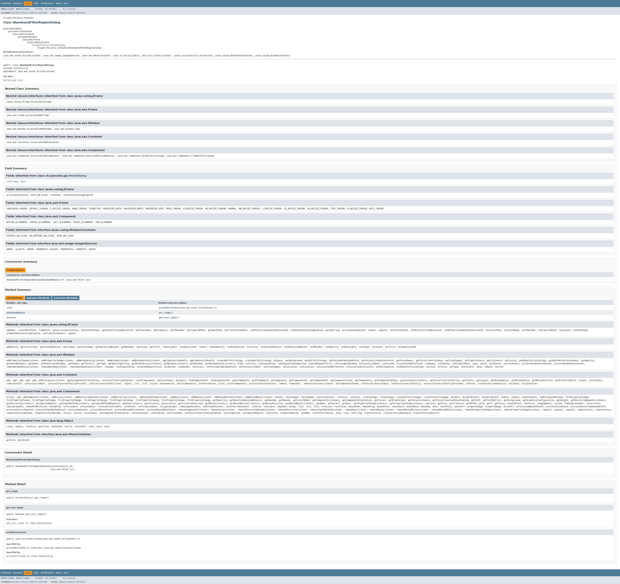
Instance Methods (38, 298)
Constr (33, 13)
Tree (36, 3)
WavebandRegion (51, 279)
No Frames (51, 9)
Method (43, 13)
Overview (6, 3)
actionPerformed (168, 307)
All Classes (69, 9)
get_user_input (168, 317)
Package (17, 3)
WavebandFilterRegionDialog (23, 279)
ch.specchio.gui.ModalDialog (48, 45)
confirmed (12, 181)
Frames (39, 9)
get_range (164, 312)
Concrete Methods (66, 298)
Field (24, 13)
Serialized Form (13, 80)
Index (59, 3)
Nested (15, 13)
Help (66, 3)
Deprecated (47, 3)
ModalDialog (21, 68)
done (23, 181)
